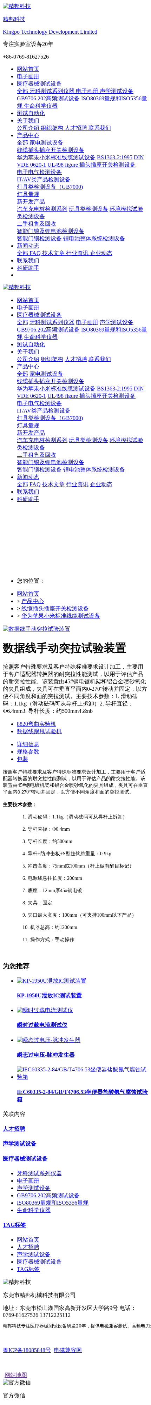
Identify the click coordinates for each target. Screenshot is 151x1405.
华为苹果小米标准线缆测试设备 (60, 616)
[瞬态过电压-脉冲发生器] (48, 1040)
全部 (23, 91)
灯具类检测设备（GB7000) (50, 418)
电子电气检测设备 (39, 403)
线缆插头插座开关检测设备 (50, 381)
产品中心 (32, 601)
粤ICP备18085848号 (27, 1350)
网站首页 (28, 69)
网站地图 (16, 1375)
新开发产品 (31, 433)
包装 (22, 759)
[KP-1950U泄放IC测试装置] (51, 981)
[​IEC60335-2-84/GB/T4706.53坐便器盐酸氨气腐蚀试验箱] (82, 1077)
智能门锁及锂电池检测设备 (50, 462)
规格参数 (28, 752)
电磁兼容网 (68, 1350)
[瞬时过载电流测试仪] (45, 1010)
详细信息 (28, 744)
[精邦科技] (75, 287)
